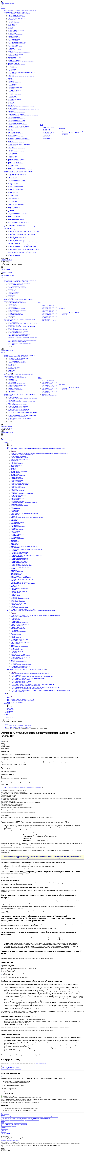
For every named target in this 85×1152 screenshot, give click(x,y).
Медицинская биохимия (14, 160)
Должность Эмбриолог (14, 255)
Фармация (10, 166)
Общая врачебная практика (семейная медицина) (21, 72)
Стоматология (12, 178)
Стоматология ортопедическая (16, 120)
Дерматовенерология (14, 37)
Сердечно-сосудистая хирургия (16, 112)
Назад (10, 445)
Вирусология (11, 21)
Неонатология (12, 69)
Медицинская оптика (14, 216)
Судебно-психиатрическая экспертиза (18, 126)
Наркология (11, 220)
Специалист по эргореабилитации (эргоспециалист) (22, 244)
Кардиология (11, 51)
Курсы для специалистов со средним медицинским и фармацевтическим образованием (19, 172)
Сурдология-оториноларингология (17, 127)
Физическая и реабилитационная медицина (20, 169)
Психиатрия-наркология (14, 94)
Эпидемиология (12, 156)
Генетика (10, 27)
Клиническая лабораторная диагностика (19, 52)
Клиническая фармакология (15, 54)
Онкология (11, 75)
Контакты (77, 132)
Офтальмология (12, 84)
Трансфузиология (13, 135)
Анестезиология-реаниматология (17, 18)
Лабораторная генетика (14, 60)
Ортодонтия (11, 79)
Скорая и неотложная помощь (16, 225)
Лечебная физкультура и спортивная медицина (21, 61)
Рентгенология (12, 105)
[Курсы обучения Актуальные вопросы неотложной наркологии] (23, 787)
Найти (2, 1148)
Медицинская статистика (15, 211)
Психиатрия (11, 93)
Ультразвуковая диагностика (16, 136)
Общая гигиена (12, 73)
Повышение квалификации (47, 137)
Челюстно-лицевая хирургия (16, 151)
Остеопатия (11, 81)
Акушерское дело (12, 177)
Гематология (11, 25)
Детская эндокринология (15, 46)
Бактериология (12, 19)
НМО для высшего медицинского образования (48, 129)
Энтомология (11, 187)
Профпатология (12, 91)
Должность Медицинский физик (17, 240)
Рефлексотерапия (12, 108)
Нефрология (11, 70)
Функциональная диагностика (16, 148)
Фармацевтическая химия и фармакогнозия (20, 144)
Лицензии (65, 134)
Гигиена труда (12, 33)
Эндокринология (12, 153)
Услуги (3, 8)
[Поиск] (1, 6)
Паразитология (12, 85)
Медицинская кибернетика (15, 163)
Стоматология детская (14, 117)
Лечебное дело (12, 157)
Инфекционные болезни (14, 49)
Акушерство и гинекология (15, 15)
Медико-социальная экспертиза (16, 64)
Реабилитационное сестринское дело (18, 222)
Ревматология (11, 103)
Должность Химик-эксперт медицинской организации (23, 249)
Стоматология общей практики (16, 118)
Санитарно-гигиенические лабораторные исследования (23, 109)
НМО (41, 125)
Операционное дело (13, 198)
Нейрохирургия (12, 67)
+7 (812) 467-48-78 (6, 260)
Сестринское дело (13, 165)
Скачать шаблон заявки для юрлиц (10, 1067)
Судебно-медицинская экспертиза (17, 124)
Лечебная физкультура (14, 208)
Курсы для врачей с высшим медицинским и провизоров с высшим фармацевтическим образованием (20, 11)
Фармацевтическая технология (16, 142)
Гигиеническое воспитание (15, 34)
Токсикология (11, 130)
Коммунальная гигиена (14, 57)
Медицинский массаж (14, 207)
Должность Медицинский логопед (17, 237)
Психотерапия (12, 96)
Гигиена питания (12, 31)
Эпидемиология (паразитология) (17, 181)
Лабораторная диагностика (15, 189)
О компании (65, 132)
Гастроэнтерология (13, 24)
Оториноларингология (14, 82)
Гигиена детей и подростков (16, 30)
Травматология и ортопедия (15, 133)
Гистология (11, 190)
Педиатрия (11, 88)
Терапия (10, 129)
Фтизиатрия (11, 147)
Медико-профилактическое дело (17, 159)
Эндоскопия (11, 154)
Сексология (11, 111)
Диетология (11, 48)
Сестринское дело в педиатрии (16, 196)
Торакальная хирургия (14, 132)
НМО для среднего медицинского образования (48, 134)
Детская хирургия (13, 45)
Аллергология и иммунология (16, 16)
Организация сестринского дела (17, 174)
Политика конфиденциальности (10, 1140)
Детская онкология (13, 40)
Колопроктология (13, 55)
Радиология (11, 100)
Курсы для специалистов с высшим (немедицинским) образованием (30, 673)
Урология (10, 141)
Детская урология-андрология (16, 43)
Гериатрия (10, 28)
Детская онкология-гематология (17, 42)
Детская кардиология (14, 39)
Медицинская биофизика (15, 162)
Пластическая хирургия (14, 90)
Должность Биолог (13, 229)
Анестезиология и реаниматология (17, 199)
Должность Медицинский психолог (18, 238)
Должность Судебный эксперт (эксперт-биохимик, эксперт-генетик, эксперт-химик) (22, 247)
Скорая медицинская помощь (16, 114)
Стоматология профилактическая (17, 213)
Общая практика (12, 201)
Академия (62, 128)
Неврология (11, 66)
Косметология (12, 58)
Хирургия (10, 150)
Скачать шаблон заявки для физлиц (11, 1069)
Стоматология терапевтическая (16, 121)
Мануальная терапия (13, 63)
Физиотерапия (12, 145)
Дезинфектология (13, 36)
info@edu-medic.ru (7, 272)
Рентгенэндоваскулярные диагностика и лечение (21, 106)
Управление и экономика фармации (18, 138)
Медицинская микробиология (16, 168)
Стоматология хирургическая (16, 123)
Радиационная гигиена (14, 99)
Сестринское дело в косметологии (17, 223)
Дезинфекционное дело (14, 184)
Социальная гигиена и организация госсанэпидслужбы (23, 115)
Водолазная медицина (14, 22)
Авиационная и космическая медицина (19, 13)
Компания (3, 1127)
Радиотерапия (11, 102)
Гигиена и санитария (13, 183)
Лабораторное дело (13, 192)
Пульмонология (12, 97)
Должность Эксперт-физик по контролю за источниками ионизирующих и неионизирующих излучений (22, 252)
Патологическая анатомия (15, 87)
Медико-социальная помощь (16, 219)
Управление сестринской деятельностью (19, 139)
